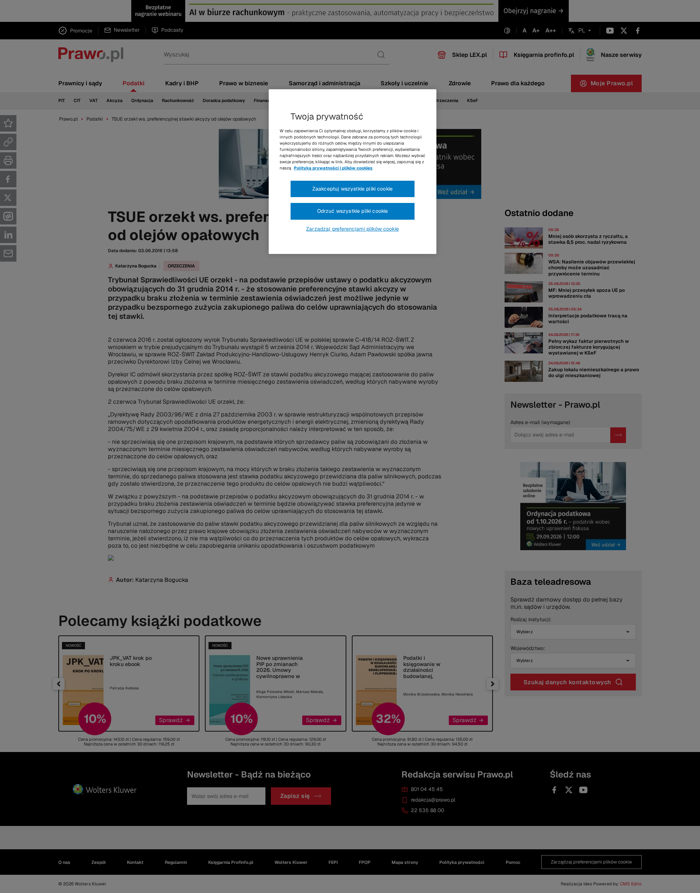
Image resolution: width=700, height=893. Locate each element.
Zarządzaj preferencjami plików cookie (352, 229)
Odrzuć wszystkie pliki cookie (352, 211)
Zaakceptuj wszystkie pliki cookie (352, 188)
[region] (352, 171)
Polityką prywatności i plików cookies (333, 168)
